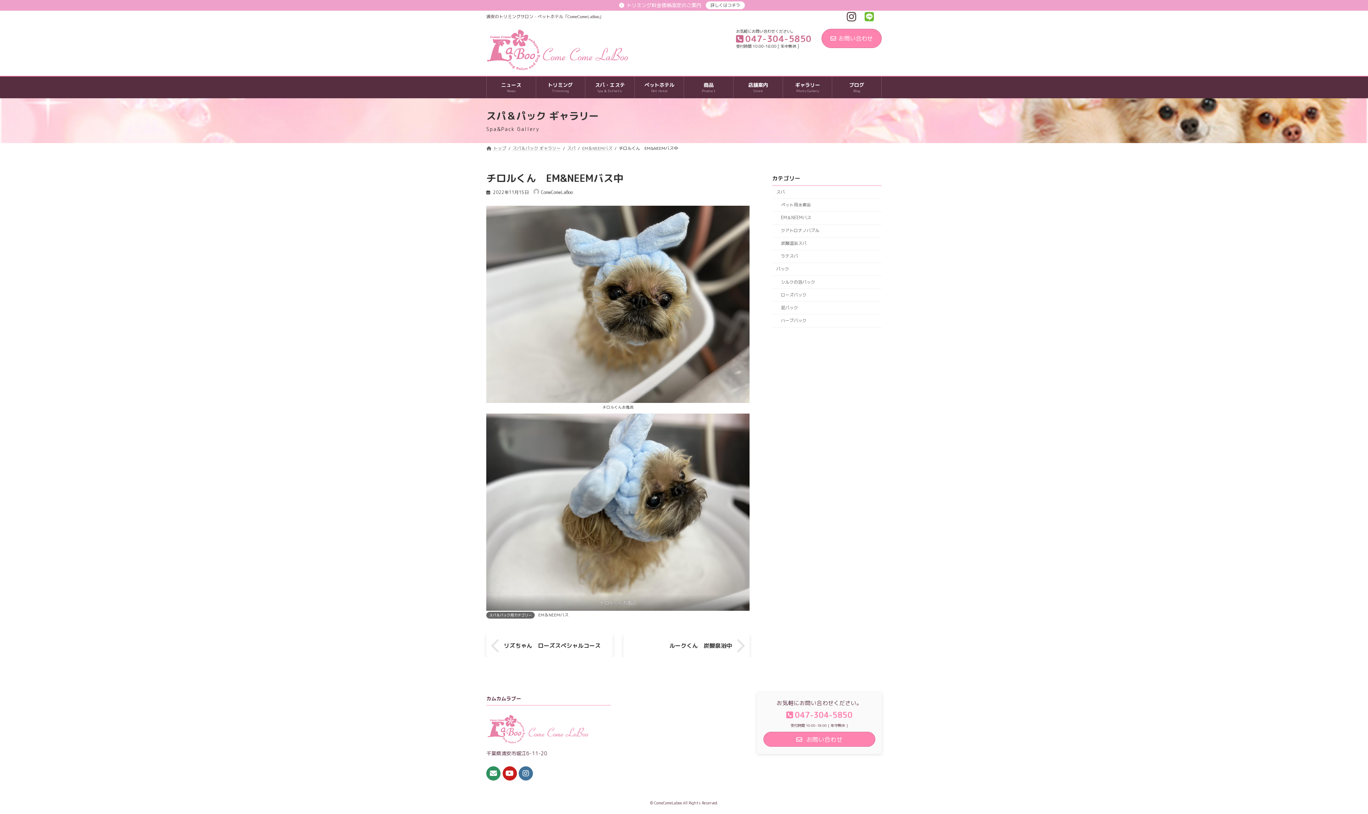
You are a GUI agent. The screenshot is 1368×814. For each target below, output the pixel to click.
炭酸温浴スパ (794, 243)
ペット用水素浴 (796, 205)
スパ (780, 192)
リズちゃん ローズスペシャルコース (552, 646)
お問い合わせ (856, 38)
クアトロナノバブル (800, 230)
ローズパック (794, 295)
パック (782, 269)
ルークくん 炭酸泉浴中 (700, 646)
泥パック (789, 308)
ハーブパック (794, 320)
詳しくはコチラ (725, 5)
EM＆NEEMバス (553, 615)
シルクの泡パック (798, 282)
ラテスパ (789, 256)
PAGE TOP (1332, 782)
